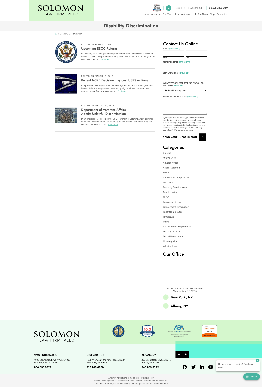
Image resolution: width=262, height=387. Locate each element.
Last (188, 58)
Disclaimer (134, 378)
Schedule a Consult (190, 8)
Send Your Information (180, 137)
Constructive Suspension (176, 177)
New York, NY (182, 297)
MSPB (166, 221)
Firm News (168, 216)
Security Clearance (172, 231)
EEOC (166, 197)
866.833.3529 (218, 8)
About (154, 14)
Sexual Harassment (173, 236)
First (165, 58)
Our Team (168, 14)
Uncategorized (170, 241)
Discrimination (170, 192)
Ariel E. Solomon (171, 167)
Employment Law (172, 202)
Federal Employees (172, 211)
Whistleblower (170, 246)
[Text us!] (251, 377)
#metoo (167, 152)
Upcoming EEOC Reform (99, 48)
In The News (201, 14)
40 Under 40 (169, 157)
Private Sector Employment (177, 226)
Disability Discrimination (175, 187)
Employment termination (176, 206)
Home (146, 14)
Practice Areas (182, 14)
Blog (212, 14)
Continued (104, 59)
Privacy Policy (147, 378)
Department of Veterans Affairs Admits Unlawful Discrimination (103, 111)
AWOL (166, 172)
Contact (221, 14)
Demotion (168, 182)
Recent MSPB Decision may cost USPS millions (114, 80)
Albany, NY (179, 306)
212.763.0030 (95, 367)
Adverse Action (170, 162)
